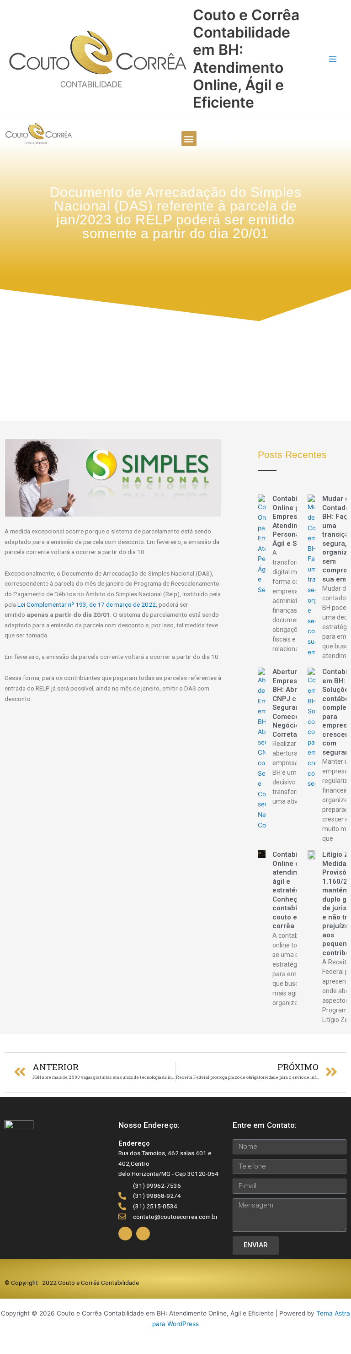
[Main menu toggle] (333, 58)
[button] (189, 138)
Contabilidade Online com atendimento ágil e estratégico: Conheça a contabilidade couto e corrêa (295, 890)
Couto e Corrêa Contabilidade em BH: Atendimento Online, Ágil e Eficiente (246, 58)
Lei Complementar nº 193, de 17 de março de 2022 (86, 604)
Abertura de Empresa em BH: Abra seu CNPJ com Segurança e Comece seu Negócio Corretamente (295, 703)
